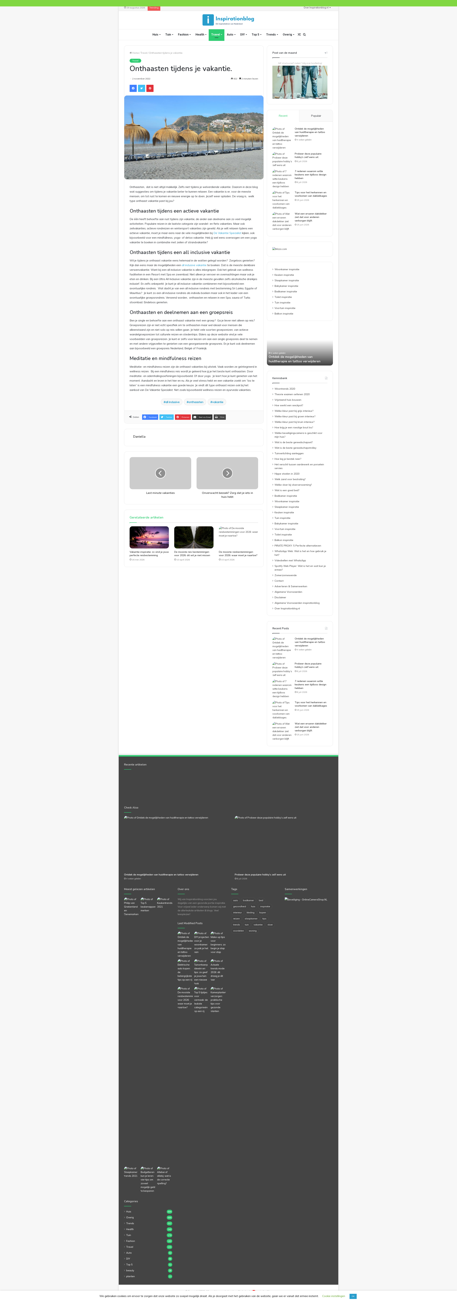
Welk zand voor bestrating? (290, 479)
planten (130, 1276)
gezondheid (239, 906)
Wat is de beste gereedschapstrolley (295, 447)
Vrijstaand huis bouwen (288, 399)
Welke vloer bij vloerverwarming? (293, 484)
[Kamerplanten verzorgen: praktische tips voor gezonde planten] (218, 1000)
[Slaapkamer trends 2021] (131, 1172)
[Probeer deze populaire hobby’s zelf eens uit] (282, 159)
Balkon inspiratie (284, 313)
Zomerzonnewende (286, 575)
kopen (262, 912)
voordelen (238, 930)
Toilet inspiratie (283, 296)
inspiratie (265, 906)
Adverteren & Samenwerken (291, 586)
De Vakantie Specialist (227, 233)
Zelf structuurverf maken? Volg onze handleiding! (300, 63)
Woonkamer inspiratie (287, 269)
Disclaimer (280, 597)
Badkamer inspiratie (286, 291)
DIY (242, 34)
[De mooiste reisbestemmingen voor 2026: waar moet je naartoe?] (238, 537)
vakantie (217, 402)
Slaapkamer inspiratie (287, 280)
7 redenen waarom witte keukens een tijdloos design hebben (310, 175)
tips (264, 918)
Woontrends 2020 (285, 388)
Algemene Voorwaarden (288, 591)
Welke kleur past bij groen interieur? (295, 416)
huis (253, 906)
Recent (283, 115)
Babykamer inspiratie (286, 285)
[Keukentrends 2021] (164, 903)
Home (135, 52)
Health (199, 34)
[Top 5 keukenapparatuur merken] (148, 1031)
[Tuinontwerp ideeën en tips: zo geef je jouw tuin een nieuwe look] (201, 972)
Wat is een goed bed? (287, 490)
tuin (247, 924)
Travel (215, 34)
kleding (250, 912)
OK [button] (353, 1296)
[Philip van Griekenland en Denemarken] (131, 906)
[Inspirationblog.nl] (228, 20)
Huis (155, 34)
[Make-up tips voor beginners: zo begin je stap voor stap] (218, 942)
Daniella (139, 436)
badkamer (248, 900)
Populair (316, 115)
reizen (236, 918)
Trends (271, 34)
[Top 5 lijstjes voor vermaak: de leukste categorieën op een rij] (201, 1000)
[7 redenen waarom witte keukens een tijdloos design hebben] (282, 179)
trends (236, 924)
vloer (270, 924)
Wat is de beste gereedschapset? (294, 442)
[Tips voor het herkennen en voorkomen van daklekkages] (282, 200)
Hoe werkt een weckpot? (289, 405)
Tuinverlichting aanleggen (289, 453)
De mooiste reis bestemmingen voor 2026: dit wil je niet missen (192, 553)
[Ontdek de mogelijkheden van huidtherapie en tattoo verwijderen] (282, 138)
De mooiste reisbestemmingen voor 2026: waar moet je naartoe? (238, 553)
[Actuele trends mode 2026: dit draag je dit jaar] (218, 970)
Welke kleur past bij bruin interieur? (294, 421)
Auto (230, 34)
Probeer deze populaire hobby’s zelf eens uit (308, 155)
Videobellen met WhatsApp (290, 560)
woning (253, 930)
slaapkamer (251, 918)
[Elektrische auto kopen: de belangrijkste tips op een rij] (185, 970)
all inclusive (172, 402)
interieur (237, 912)
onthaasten (196, 402)
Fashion (183, 34)
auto (235, 900)
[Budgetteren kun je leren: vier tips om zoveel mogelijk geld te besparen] (148, 1180)
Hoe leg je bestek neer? (288, 458)
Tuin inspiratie (282, 302)
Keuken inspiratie (284, 274)
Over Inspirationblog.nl (316, 7)
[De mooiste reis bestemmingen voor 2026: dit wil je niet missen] (194, 537)
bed (261, 900)
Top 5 (255, 34)
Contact (279, 580)
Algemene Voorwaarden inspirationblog (297, 602)
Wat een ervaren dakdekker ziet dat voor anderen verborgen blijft (311, 217)
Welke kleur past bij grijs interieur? (294, 410)
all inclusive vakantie (194, 265)
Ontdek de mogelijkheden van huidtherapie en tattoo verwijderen (310, 132)
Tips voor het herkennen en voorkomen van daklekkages (311, 194)
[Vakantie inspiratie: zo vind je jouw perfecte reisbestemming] (149, 537)
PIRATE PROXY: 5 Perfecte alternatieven (298, 545)
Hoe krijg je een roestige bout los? (294, 427)
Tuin (168, 34)
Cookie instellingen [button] (333, 1296)
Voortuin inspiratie (285, 307)
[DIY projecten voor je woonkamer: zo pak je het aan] (201, 942)
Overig (287, 34)
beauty (130, 1270)
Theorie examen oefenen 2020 (292, 394)
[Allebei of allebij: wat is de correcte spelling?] (164, 1176)
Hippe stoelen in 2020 (287, 473)
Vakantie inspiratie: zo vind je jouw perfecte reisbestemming (149, 553)
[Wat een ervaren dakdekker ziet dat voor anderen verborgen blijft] (282, 221)
